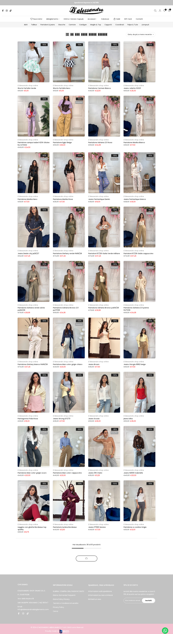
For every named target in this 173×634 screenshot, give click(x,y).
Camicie (72, 24)
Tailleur (34, 24)
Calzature (105, 19)
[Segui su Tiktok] (11, 10)
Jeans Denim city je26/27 (28, 253)
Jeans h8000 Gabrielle (133, 473)
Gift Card (128, 19)
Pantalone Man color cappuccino (67, 473)
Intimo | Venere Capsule (74, 19)
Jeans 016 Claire (95, 473)
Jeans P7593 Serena (97, 527)
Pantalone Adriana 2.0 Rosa (100, 142)
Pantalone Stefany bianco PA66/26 (33, 364)
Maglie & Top (95, 24)
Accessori (92, 19)
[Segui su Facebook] (3, 10)
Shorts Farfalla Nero (61, 88)
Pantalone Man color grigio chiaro (67, 364)
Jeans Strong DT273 (61, 418)
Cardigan (83, 24)
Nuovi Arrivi (37, 19)
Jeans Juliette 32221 (132, 88)
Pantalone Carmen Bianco (99, 88)
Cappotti (108, 24)
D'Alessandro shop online (28, 85)
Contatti (139, 19)
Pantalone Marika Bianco (134, 142)
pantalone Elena (131, 584)
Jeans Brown (93, 364)
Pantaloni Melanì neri (62, 584)
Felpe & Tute (132, 24)
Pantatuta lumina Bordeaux (65, 527)
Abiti (26, 24)
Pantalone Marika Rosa (63, 199)
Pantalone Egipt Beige (62, 142)
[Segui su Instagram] (7, 10)
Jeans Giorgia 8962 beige (135, 364)
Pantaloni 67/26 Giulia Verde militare (104, 253)
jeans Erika (128, 418)
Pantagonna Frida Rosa (28, 418)
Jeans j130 (92, 584)
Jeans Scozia (93, 418)
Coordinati (119, 24)
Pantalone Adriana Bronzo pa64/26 (103, 308)
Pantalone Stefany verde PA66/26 (67, 253)
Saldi (118, 19)
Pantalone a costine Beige (29, 584)
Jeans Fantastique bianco (135, 199)
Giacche (61, 24)
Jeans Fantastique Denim (99, 199)
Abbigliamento (52, 19)
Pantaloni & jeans (47, 24)
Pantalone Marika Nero (27, 199)
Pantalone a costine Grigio (135, 527)
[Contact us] (165, 630)
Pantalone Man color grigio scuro (32, 473)
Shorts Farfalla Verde (27, 88)
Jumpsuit (145, 24)
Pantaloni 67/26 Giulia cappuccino (138, 253)
